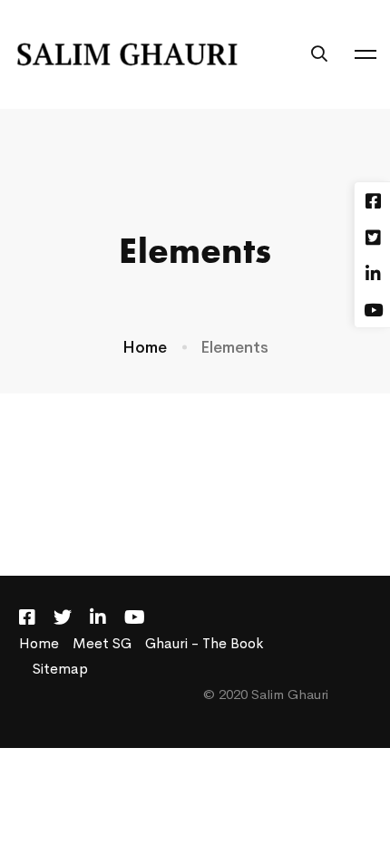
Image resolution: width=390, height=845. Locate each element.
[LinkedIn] (98, 617)
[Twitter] (62, 617)
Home (144, 347)
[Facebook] (27, 617)
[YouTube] (134, 617)
